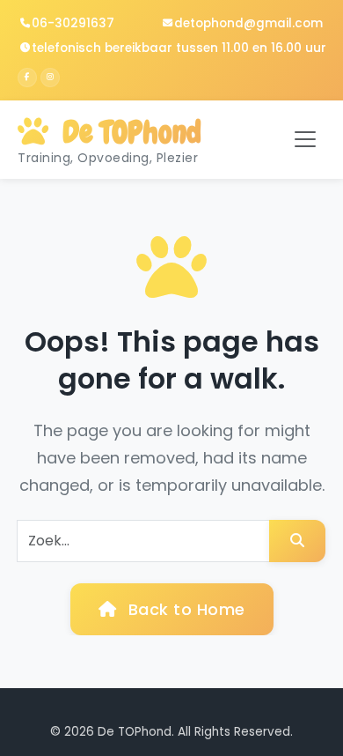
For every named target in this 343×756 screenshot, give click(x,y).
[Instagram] (50, 77)
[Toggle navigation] (305, 139)
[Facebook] (27, 77)
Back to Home (184, 609)
